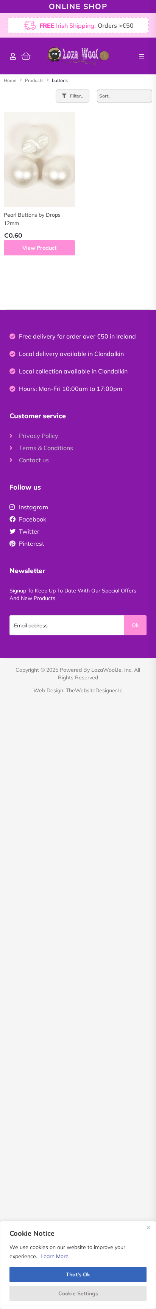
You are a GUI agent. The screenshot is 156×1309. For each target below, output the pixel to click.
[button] (141, 56)
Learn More (55, 1256)
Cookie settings (78, 1293)
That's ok (78, 1274)
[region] (78, 1265)
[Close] (148, 1227)
